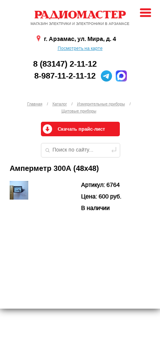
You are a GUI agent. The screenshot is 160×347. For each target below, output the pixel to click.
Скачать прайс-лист (81, 129)
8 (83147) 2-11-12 (65, 64)
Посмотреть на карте (80, 48)
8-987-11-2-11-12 (65, 76)
